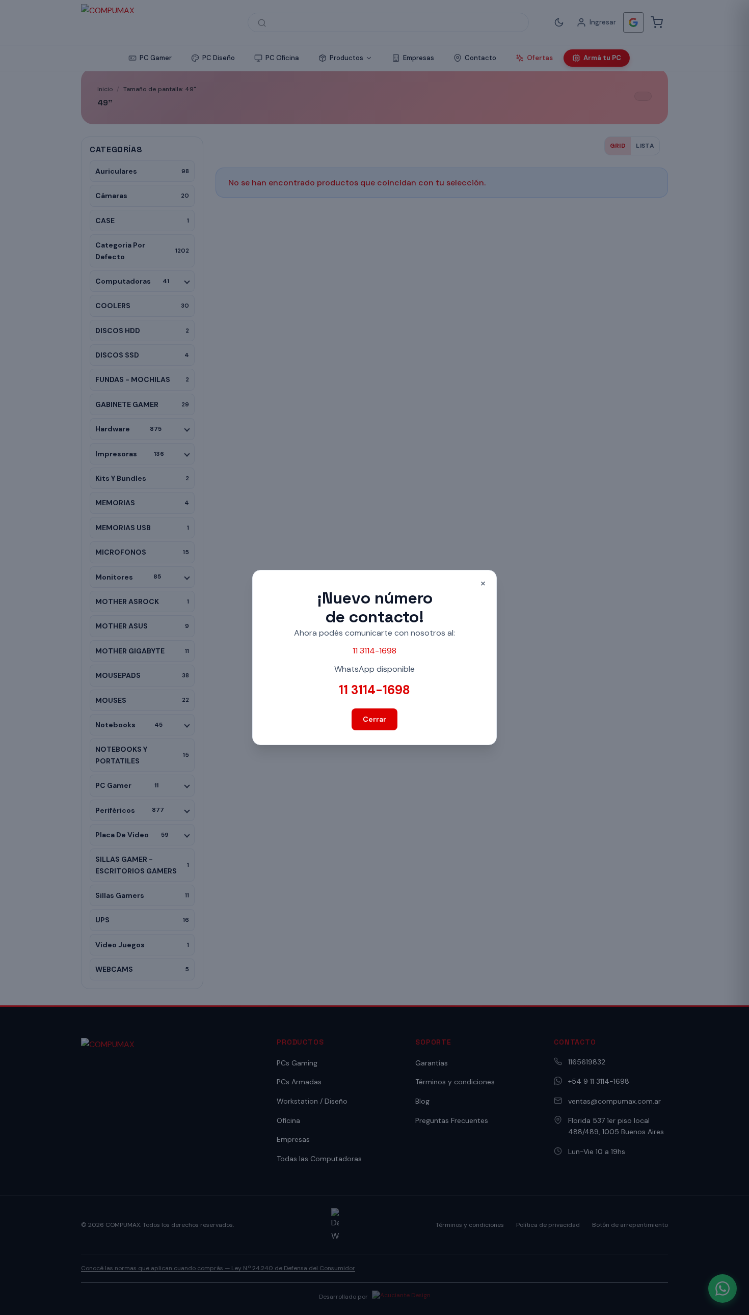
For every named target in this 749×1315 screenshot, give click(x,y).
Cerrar (374, 719)
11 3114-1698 (374, 650)
